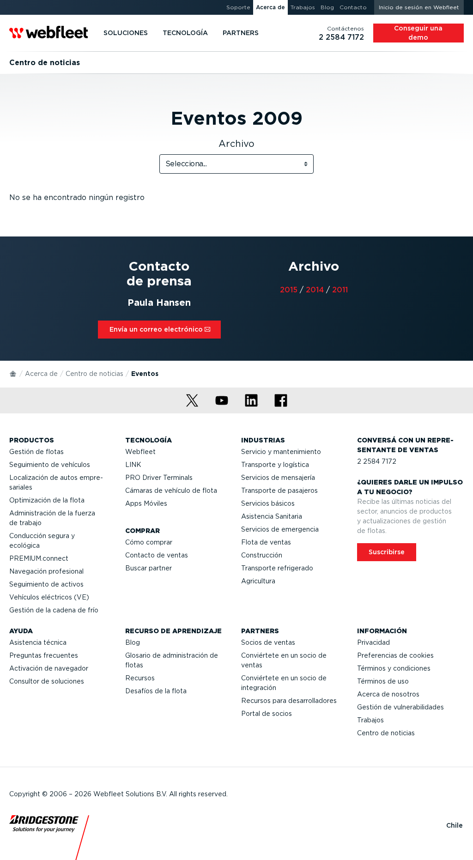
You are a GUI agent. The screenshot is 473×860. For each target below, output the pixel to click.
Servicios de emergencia (280, 529)
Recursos (140, 678)
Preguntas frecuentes (43, 655)
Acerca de (41, 373)
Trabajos (370, 720)
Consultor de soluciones (46, 681)
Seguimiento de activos (46, 584)
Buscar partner (148, 568)
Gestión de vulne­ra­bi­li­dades (400, 707)
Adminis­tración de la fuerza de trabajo (52, 518)
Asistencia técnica (38, 642)
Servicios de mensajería (278, 477)
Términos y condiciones (394, 668)
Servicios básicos (268, 503)
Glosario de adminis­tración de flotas (171, 660)
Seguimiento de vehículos (49, 464)
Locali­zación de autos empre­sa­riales (56, 482)
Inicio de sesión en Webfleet (419, 7)
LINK (133, 464)
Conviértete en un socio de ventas (284, 660)
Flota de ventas (266, 542)
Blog (132, 642)
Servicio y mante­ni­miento (281, 451)
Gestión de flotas (36, 451)
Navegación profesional (46, 571)
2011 (340, 289)
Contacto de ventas (156, 555)
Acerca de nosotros (388, 694)
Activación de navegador (48, 668)
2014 (315, 289)
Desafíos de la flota (156, 691)
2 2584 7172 (376, 461)
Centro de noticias (94, 373)
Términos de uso (383, 681)
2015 (288, 289)
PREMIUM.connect (38, 558)
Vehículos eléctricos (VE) (49, 597)
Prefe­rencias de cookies (395, 655)
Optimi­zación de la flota (47, 500)
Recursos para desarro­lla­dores (289, 700)
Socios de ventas (268, 642)
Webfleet (140, 451)
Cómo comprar (148, 542)
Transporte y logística (275, 464)
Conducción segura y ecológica (42, 540)
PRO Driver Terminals (159, 477)
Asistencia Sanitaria (271, 516)
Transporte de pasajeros (279, 490)
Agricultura (258, 581)
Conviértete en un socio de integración (284, 682)
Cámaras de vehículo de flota (171, 490)
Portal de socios (266, 713)
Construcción (261, 555)
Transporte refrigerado (277, 568)
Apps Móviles (146, 503)
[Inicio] (13, 373)
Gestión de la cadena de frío (53, 610)
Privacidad (373, 642)
